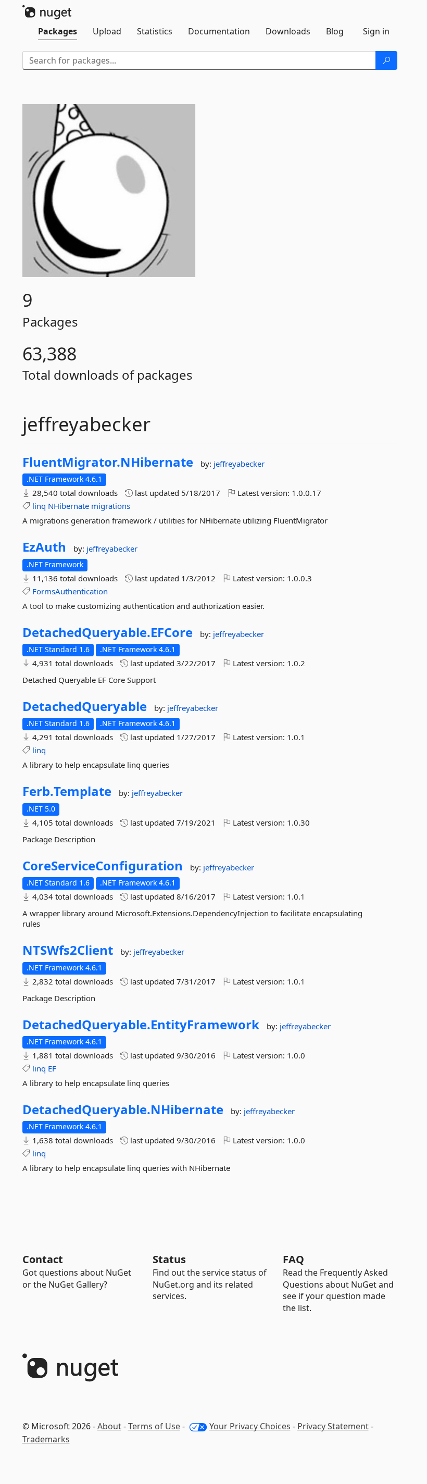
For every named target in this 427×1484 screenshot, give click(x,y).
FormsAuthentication (70, 591)
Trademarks (46, 1439)
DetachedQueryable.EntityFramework (140, 1024)
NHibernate (68, 506)
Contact (42, 1259)
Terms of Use (154, 1426)
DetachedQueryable (84, 706)
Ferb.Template (66, 791)
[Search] (386, 60)
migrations (110, 506)
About (109, 1426)
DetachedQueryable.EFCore (107, 632)
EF (52, 1068)
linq (39, 506)
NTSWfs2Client (67, 950)
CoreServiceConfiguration (102, 865)
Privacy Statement (333, 1426)
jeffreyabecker (239, 463)
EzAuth (44, 547)
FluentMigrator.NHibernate (107, 462)
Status (169, 1259)
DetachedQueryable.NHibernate (122, 1109)
